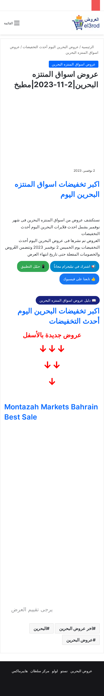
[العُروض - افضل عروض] (85, 23)
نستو (64, 671)
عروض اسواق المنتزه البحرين (73, 64)
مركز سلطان (39, 671)
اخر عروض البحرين (76, 628)
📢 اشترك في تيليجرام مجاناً (74, 266)
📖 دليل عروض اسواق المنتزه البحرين (67, 300)
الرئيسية (88, 47)
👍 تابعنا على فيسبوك (79, 279)
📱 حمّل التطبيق (33, 266)
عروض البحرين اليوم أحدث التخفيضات (51, 47)
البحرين (40, 628)
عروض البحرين (79, 640)
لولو (55, 671)
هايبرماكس (20, 671)
